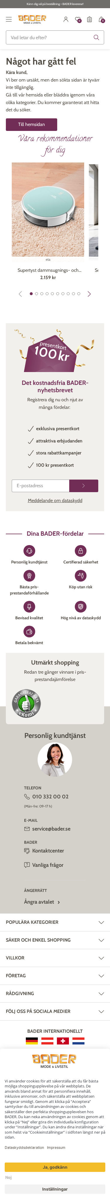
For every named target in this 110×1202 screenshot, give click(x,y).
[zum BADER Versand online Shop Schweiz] (63, 1040)
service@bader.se (51, 829)
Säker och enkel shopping (38, 940)
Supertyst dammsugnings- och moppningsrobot (48, 270)
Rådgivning (20, 993)
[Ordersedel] (89, 19)
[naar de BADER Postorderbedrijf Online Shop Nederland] (78, 1040)
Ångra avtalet (39, 902)
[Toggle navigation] (9, 19)
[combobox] (55, 37)
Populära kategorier (32, 922)
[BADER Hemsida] (32, 19)
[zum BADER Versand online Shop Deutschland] (32, 1040)
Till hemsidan (31, 124)
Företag (16, 975)
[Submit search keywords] (96, 37)
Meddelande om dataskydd (55, 500)
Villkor (15, 958)
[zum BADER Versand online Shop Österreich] (47, 1040)
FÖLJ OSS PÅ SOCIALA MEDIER (38, 1011)
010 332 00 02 (50, 796)
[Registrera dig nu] (83, 486)
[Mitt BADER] (66, 19)
